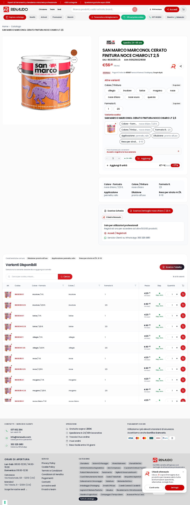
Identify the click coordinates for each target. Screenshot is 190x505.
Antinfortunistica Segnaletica (92, 468)
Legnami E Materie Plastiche (91, 490)
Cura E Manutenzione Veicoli (91, 477)
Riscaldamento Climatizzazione (129, 490)
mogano (157, 90)
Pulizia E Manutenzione (89, 472)
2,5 (118, 108)
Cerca (66, 276)
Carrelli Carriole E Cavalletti (129, 485)
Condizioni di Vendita (53, 474)
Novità (32, 17)
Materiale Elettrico (125, 481)
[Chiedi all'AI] (173, 66)
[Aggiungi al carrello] (183, 294)
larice (142, 90)
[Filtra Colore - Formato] (63, 285)
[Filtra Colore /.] (99, 285)
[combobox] (101, 9)
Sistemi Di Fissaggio (100, 463)
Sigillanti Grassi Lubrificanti (126, 472)
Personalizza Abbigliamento (106, 17)
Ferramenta (107, 472)
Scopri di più (158, 72)
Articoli (44, 17)
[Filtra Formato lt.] (135, 285)
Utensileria (84, 463)
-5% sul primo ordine (134, 17)
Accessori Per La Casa (135, 494)
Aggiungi (145, 158)
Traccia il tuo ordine (79, 436)
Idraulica (109, 490)
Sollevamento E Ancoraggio (91, 481)
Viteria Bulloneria (118, 463)
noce (172, 90)
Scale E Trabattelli (114, 477)
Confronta (154, 487)
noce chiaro (114, 97)
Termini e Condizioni (52, 470)
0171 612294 (156, 17)
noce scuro (134, 97)
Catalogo (16, 26)
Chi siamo (43, 9)
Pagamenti (47, 478)
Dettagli (174, 487)
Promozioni (57, 17)
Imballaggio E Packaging (89, 485)
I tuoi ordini (75, 440)
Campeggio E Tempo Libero (112, 494)
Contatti (46, 481)
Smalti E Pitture (109, 485)
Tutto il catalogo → (88, 499)
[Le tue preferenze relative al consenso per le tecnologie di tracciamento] (5, 502)
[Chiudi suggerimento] (183, 472)
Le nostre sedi (49, 485)
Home (5, 26)
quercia (152, 97)
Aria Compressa (114, 468)
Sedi (59, 9)
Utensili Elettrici (135, 463)
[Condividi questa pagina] (181, 66)
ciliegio (111, 90)
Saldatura (110, 481)
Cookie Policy (48, 466)
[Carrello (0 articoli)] (183, 9)
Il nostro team (49, 489)
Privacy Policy (48, 463)
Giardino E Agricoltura (88, 494)
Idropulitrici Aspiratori (132, 477)
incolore (127, 90)
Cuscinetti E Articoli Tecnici (134, 468)
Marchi (70, 17)
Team (52, 9)
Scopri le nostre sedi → (15, 489)
